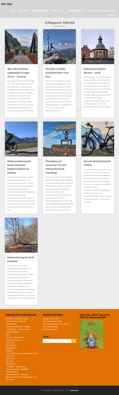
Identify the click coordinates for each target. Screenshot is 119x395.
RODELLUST (10, 358)
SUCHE (111, 15)
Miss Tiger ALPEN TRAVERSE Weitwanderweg (17, 370)
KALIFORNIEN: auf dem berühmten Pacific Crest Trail (22, 354)
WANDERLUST (76, 10)
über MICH (24, 10)
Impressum (11, 343)
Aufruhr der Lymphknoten (52, 321)
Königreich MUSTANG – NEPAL (18, 327)
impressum (74, 390)
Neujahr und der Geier (51, 319)
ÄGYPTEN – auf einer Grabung (17, 319)
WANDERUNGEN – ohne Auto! (17, 374)
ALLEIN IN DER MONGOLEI (16, 321)
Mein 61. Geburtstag (50, 327)
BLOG (13, 10)
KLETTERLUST (11, 345)
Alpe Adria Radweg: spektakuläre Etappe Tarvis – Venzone (18, 72)
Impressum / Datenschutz (102, 10)
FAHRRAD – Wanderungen (16, 367)
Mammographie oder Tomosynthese (56, 324)
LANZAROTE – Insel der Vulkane (18, 329)
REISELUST (57, 10)
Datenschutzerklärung (15, 340)
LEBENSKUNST (40, 10)
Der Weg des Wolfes (50, 329)
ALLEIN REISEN (11, 324)
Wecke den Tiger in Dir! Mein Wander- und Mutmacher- (21, 378)
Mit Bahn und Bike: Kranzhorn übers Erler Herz (57, 72)
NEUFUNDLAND (13, 332)
